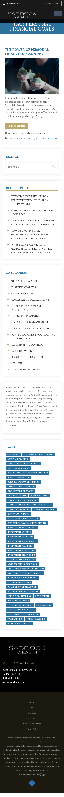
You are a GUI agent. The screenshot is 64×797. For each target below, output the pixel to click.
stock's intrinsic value (20, 610)
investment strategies (21, 555)
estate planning (17, 495)
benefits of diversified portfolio (27, 472)
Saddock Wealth (46, 139)
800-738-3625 (14, 3)
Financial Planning (21, 139)
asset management (18, 468)
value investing (36, 619)
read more (16, 126)
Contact (32, 718)
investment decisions (20, 536)
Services (32, 712)
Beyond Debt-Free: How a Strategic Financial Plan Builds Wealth (30, 200)
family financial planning (22, 500)
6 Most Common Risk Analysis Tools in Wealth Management (33, 222)
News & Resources (32, 723)
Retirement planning (27, 344)
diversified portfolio (20, 491)
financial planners (18, 509)
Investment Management (30, 322)
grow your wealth (18, 514)
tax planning (15, 619)
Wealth (16, 363)
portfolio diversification (22, 591)
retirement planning (19, 605)
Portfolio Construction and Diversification (33, 336)
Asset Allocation (24, 281)
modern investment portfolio (25, 568)
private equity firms (19, 596)
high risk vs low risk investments (26, 523)
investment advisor (19, 532)
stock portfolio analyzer (22, 614)
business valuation (18, 477)
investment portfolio (20, 550)
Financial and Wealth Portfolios (27, 307)
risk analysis (43, 605)
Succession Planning (27, 357)
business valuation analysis (23, 482)
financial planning (44, 509)
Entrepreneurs (22, 293)
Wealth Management (26, 369)
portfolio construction (22, 587)
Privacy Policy (32, 729)
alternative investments (38, 454)
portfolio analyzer (19, 582)
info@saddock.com (13, 682)
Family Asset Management (30, 299)
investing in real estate (21, 527)
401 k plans (13, 454)
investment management (22, 541)
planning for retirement (22, 578)
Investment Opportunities (31, 328)
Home (32, 702)
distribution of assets (20, 486)
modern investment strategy (25, 573)
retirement (42, 596)
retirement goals (18, 600)
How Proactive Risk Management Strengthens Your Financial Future (31, 234)
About (32, 707)
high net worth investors (22, 518)
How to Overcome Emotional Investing (33, 212)
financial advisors (18, 504)
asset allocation (17, 459)
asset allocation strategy (23, 463)
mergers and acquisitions (22, 564)
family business (40, 495)
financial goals (42, 504)
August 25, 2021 (15, 133)
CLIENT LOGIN (51, 3)
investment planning (19, 546)
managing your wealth (20, 559)
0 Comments (37, 133)
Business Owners (23, 287)
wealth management (19, 623)
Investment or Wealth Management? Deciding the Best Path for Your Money (31, 248)
